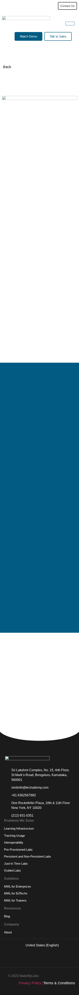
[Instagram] (46, 957)
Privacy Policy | (31, 983)
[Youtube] (33, 957)
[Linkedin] (21, 957)
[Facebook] (58, 957)
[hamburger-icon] (44, 6)
